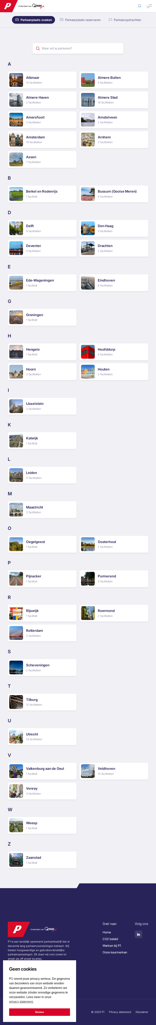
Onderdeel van (25, 6)
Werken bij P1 (112, 946)
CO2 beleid (110, 939)
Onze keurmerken (115, 952)
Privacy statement (120, 1012)
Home (107, 932)
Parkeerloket (139, 6)
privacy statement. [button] (21, 1001)
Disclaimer (142, 1012)
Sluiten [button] (39, 1012)
